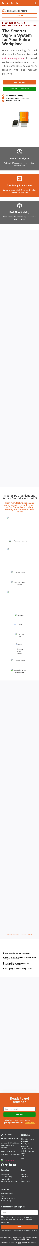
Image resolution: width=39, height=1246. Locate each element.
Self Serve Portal (26, 1148)
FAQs (2, 1196)
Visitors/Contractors (27, 1139)
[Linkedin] (10, 1164)
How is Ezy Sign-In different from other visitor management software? (19, 958)
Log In (22, 1158)
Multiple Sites (25, 1146)
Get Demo (24, 1156)
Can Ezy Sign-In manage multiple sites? (18, 969)
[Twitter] (6, 1164)
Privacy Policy (25, 1181)
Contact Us (24, 1177)
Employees (24, 1141)
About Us (23, 1174)
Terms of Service (26, 1184)
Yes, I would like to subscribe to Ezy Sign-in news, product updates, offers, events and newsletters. (17, 1219)
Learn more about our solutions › (19, 934)
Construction (5, 1174)
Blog (22, 1179)
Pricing (23, 1153)
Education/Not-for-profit (9, 1181)
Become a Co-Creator (8, 1198)
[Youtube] (14, 1164)
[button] (35, 3)
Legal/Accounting (6, 1177)
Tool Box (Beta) (6, 1201)
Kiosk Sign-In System (27, 1151)
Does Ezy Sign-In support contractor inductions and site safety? (16, 963)
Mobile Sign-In (25, 1144)
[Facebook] (2, 1164)
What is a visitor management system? (18, 953)
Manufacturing (5, 1179)
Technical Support (7, 1193)
